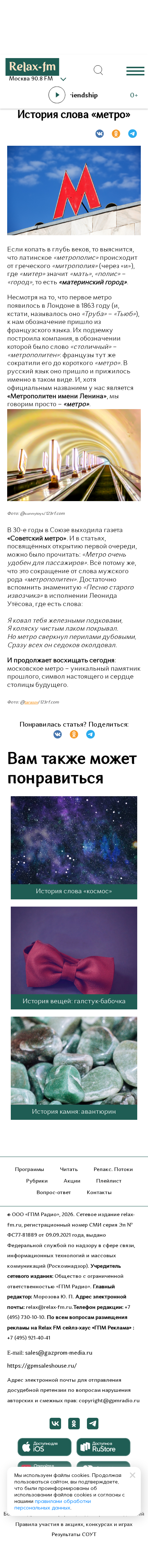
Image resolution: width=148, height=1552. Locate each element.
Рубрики (37, 1181)
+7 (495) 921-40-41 (28, 1338)
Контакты (99, 1193)
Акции (72, 1181)
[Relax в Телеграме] (92, 1423)
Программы (29, 1169)
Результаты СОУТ (74, 1535)
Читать (69, 1169)
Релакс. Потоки (113, 1169)
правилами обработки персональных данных (52, 1504)
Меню (135, 70)
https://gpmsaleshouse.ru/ (42, 1366)
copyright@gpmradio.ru (109, 1401)
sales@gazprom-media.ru (58, 1353)
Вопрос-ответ (54, 1193)
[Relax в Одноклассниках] (74, 1423)
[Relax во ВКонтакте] (55, 1423)
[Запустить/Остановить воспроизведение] (56, 95)
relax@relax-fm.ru (49, 1307)
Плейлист (109, 1181)
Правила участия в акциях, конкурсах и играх (74, 1524)
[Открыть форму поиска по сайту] (98, 70)
